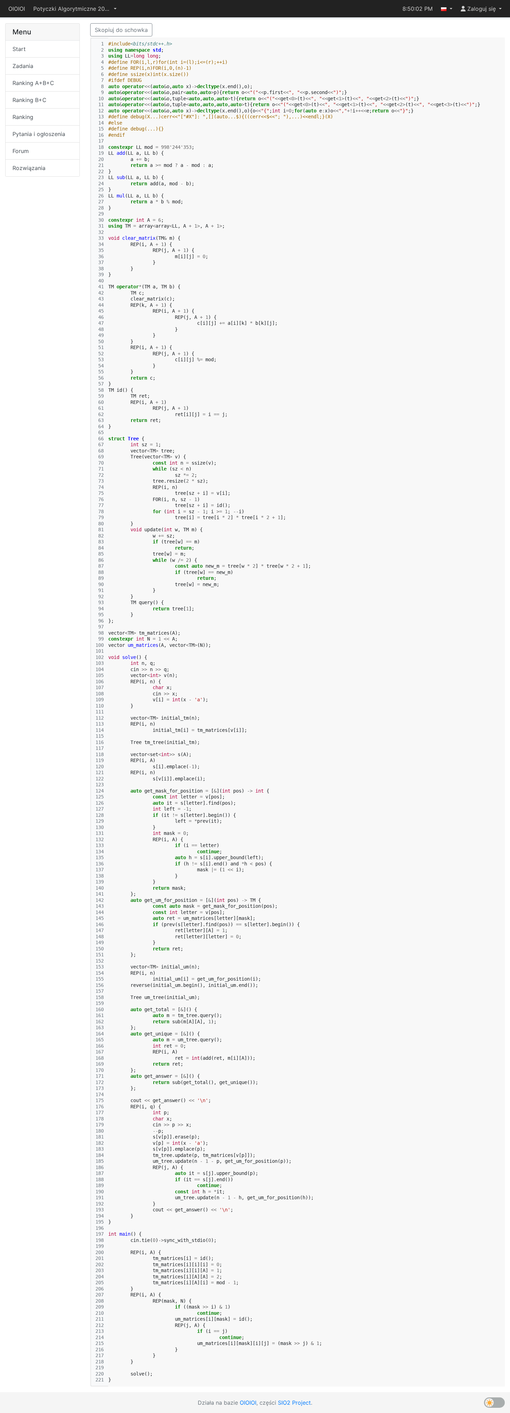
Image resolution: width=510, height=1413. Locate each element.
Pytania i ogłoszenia (38, 133)
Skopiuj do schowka (121, 29)
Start (19, 48)
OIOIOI (16, 8)
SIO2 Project (294, 1402)
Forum (20, 150)
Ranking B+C (29, 99)
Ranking (22, 116)
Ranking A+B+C (33, 82)
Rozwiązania (28, 167)
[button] (75, 8)
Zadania (22, 65)
